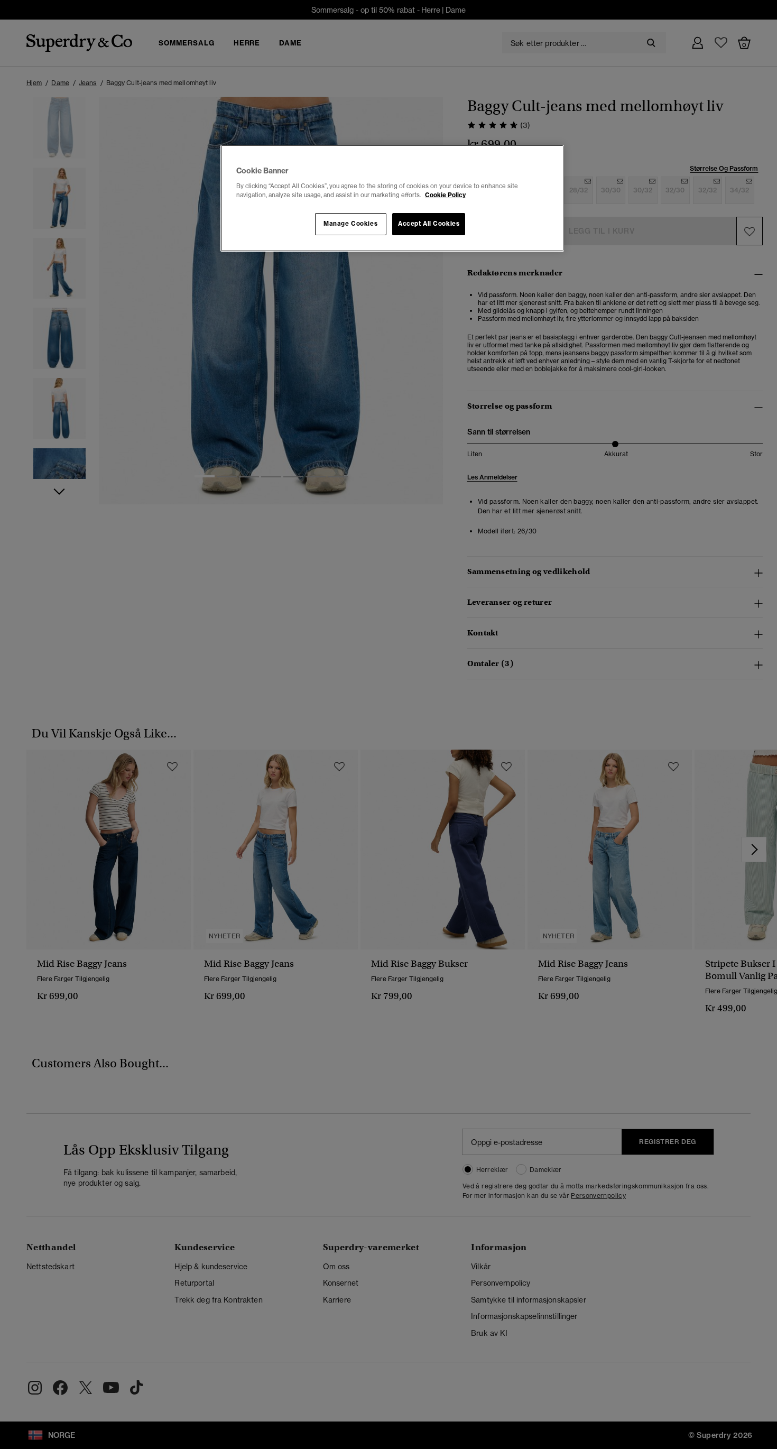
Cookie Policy (445, 195)
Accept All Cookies (428, 223)
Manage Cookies (350, 223)
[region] (392, 198)
